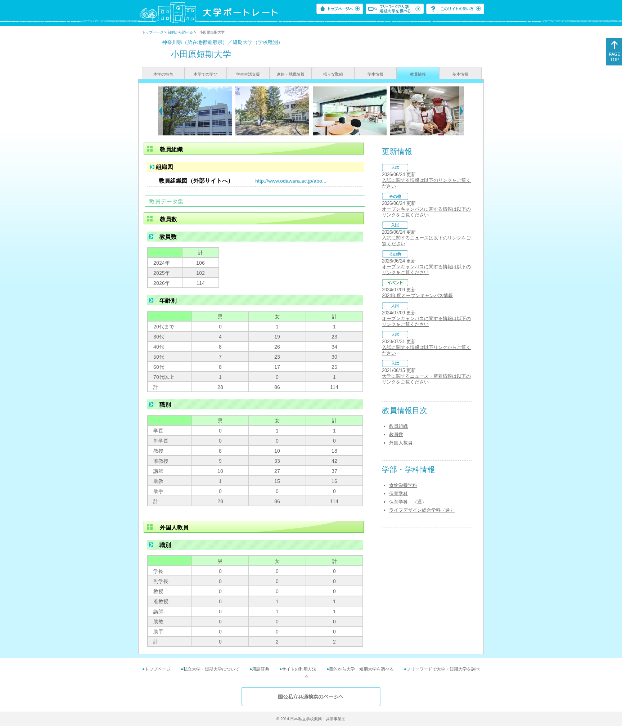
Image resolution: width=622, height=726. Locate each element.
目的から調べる (180, 32)
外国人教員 (401, 442)
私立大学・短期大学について (211, 669)
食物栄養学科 (403, 485)
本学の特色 (163, 74)
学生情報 (375, 74)
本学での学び (205, 74)
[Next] (461, 110)
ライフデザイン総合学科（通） (422, 510)
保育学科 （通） (408, 502)
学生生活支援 (248, 74)
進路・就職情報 (291, 74)
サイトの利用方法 (299, 669)
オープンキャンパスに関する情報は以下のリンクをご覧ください (426, 212)
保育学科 (398, 493)
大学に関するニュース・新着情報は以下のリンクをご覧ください (426, 379)
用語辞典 (260, 669)
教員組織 (398, 426)
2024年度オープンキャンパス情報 (417, 295)
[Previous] (160, 110)
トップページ (152, 32)
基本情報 (460, 74)
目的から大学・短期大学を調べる (361, 669)
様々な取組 (333, 74)
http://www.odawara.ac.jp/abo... (290, 181)
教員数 (396, 434)
